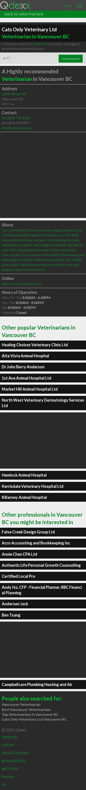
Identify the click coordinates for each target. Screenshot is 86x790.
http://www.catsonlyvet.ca (22, 283)
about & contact (15, 752)
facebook (9, 736)
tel (16, 118)
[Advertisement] (43, 175)
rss (4, 784)
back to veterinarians (23, 13)
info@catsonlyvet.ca (17, 128)
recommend (70, 59)
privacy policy (13, 760)
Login (68, 5)
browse (8, 776)
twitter (8, 744)
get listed (10, 768)
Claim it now (41, 44)
